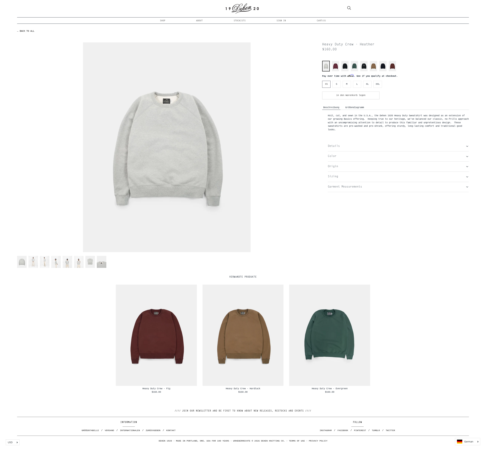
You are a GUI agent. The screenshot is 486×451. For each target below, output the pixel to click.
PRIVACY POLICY (318, 441)
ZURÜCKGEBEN (153, 430)
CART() (321, 21)
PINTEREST (360, 430)
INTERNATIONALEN (130, 430)
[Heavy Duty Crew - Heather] (326, 70)
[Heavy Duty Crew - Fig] (392, 71)
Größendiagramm (354, 107)
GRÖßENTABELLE (90, 430)
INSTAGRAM (326, 430)
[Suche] (349, 8)
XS (326, 84)
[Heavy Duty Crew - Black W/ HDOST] (364, 71)
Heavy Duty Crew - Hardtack (243, 388)
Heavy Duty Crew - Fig (156, 388)
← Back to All (25, 31)
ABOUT (199, 21)
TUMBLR (376, 430)
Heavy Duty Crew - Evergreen (330, 388)
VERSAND (109, 430)
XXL (378, 84)
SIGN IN (281, 21)
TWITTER (390, 430)
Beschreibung (331, 107)
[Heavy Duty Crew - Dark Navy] (383, 71)
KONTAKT (171, 430)
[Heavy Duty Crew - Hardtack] (373, 71)
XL (367, 84)
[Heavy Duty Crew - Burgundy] (335, 71)
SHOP (162, 21)
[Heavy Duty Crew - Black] (345, 71)
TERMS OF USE (297, 441)
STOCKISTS (240, 21)
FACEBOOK (343, 430)
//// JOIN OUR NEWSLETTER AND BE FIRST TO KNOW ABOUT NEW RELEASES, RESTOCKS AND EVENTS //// (243, 411)
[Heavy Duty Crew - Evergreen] (354, 71)
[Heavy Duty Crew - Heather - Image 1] (166, 147)
